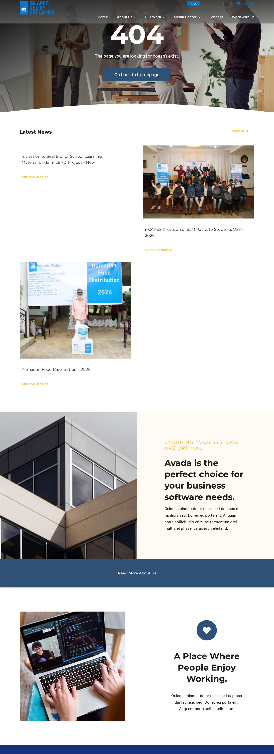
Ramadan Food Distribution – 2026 (56, 369)
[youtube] (238, 3)
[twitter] (230, 3)
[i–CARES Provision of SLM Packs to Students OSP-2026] (198, 181)
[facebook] (223, 3)
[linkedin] (252, 3)
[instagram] (245, 3)
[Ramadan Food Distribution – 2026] (75, 310)
